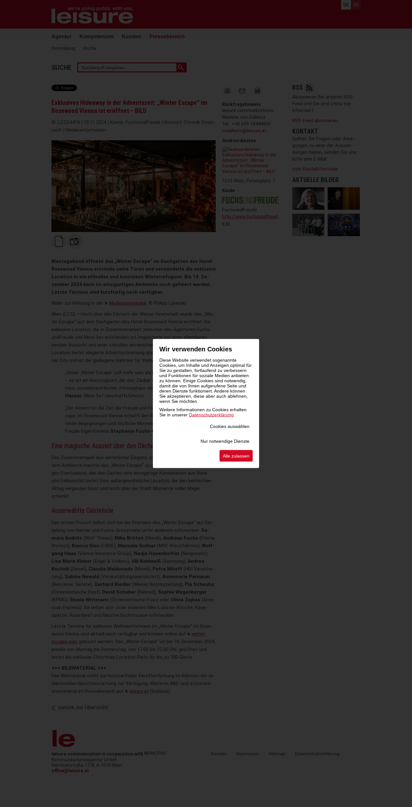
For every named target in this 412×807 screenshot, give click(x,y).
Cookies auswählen (229, 426)
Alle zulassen (236, 456)
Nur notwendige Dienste (225, 441)
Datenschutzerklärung (211, 414)
